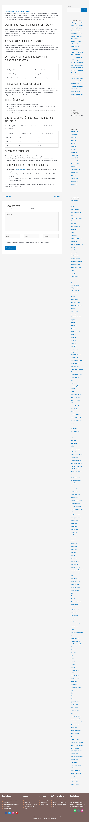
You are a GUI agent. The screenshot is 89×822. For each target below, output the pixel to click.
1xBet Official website (77, 244)
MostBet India (74, 564)
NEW (72, 593)
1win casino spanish (76, 212)
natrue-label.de (75, 590)
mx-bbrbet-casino (75, 587)
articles (73, 308)
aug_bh (73, 320)
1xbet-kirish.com (75, 264)
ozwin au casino (75, 627)
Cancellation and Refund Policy (41, 816)
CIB (72, 437)
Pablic (72, 629)
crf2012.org (74, 443)
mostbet (73, 555)
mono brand (74, 538)
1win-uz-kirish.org (75, 226)
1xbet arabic (74, 235)
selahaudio (74, 681)
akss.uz (73, 297)
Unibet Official (74, 728)
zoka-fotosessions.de (77, 756)
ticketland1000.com (76, 716)
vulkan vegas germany (77, 745)
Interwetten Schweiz (76, 500)
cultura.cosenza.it (75, 449)
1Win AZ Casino (75, 209)
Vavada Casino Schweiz (77, 742)
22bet (72, 270)
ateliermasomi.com (76, 317)
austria (72, 328)
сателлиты (74, 779)
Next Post (57, 196)
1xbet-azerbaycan (75, 259)
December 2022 (75, 181)
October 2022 (74, 184)
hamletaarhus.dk (75, 494)
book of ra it (74, 383)
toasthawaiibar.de (75, 719)
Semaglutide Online (76, 687)
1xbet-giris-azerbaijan (76, 261)
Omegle (73, 618)
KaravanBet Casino (76, 506)
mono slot (73, 541)
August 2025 (74, 137)
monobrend (74, 546)
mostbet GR (74, 558)
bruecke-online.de (76, 394)
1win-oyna (73, 223)
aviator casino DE (75, 331)
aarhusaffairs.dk (75, 291)
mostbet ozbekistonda (77, 570)
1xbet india (74, 241)
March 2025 (74, 152)
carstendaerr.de (75, 406)
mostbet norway (75, 567)
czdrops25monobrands (77, 455)
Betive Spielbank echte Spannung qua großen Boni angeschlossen (77, 25)
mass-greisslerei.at (76, 518)
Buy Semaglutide (75, 397)
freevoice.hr (74, 483)
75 (71, 282)
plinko (72, 647)
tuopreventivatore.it (76, 722)
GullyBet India (74, 492)
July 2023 (73, 175)
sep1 (72, 690)
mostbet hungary (75, 561)
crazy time (73, 440)
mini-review (74, 523)
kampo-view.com (75, 503)
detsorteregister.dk (76, 460)
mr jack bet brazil (75, 584)
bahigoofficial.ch (75, 357)
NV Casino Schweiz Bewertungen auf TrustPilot (76, 604)
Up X (72, 736)
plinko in (73, 650)
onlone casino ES (75, 624)
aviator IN (73, 334)
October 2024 (74, 167)
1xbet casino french (76, 238)
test (72, 713)
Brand (72, 391)
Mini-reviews (74, 526)
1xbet (72, 232)
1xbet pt (73, 247)
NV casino (73, 599)
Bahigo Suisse (74, 349)
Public (72, 658)
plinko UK (73, 653)
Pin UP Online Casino (76, 644)
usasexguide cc (75, 739)
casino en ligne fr (75, 414)
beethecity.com (75, 363)
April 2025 (73, 149)
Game (72, 486)
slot (72, 693)
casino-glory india (75, 431)
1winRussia (74, 229)
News (72, 596)
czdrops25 (73, 452)
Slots (72, 696)
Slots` (72, 699)
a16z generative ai (75, 288)
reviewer (73, 667)
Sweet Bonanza (75, 710)
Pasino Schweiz (75, 638)
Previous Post (6, 196)
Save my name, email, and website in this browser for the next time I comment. (28, 242)
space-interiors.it (75, 702)
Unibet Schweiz (75, 733)
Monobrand (74, 544)
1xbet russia (74, 253)
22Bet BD (73, 273)
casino (72, 411)
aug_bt (73, 323)
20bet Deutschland (76, 267)
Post (72, 655)
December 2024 (75, 161)
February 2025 (74, 155)
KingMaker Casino (75, 515)
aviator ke (73, 337)
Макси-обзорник (75, 770)
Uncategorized (20, 11)
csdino (72, 446)
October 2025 (74, 131)
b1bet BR (73, 346)
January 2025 (74, 158)
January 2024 (74, 172)
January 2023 (74, 178)
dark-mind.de (74, 458)
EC (71, 474)
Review (73, 661)
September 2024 (75, 169)
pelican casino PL (75, 641)
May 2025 (73, 146)
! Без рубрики (74, 200)
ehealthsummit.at (75, 477)
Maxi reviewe (74, 520)
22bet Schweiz (75, 276)
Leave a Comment (10, 11)
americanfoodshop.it (76, 305)
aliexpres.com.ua (75, 302)
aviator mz (73, 340)
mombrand (73, 535)
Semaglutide (74, 684)
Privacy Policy (31, 816)
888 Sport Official (75, 285)
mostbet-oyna (74, 578)
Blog (72, 380)
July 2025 (73, 140)
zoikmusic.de (74, 753)
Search (69, 6)
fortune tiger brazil (76, 480)
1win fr (72, 215)
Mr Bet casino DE (75, 581)
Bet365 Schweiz (75, 366)
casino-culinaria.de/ (20, 169)
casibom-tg (74, 409)
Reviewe (73, 664)
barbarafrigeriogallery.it (77, 360)
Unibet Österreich (76, 730)
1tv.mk (72, 206)
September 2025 (75, 134)
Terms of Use (52, 816)
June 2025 (73, 143)
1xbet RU (73, 250)
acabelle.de (74, 294)
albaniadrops (74, 299)
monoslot (73, 552)
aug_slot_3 (74, 325)
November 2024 (75, 164)
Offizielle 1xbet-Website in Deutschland (75, 612)
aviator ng (73, 343)
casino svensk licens (76, 417)
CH (71, 434)
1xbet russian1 (75, 256)
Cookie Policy (58, 816)
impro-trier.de (74, 497)
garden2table (74, 489)
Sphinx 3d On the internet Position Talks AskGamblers (77, 94)
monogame (74, 549)
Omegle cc (73, 621)
